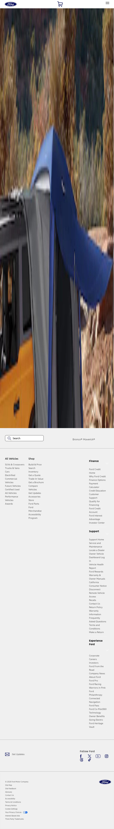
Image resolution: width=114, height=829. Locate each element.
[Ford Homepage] (105, 782)
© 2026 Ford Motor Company (16, 782)
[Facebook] (81, 756)
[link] (8, 785)
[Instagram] (106, 756)
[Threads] (81, 760)
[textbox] (24, 438)
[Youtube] (98, 756)
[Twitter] (89, 756)
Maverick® (89, 439)
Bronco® (77, 439)
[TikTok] (89, 760)
